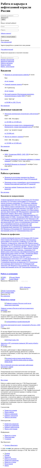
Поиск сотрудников (11, 429)
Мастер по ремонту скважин (14, 136)
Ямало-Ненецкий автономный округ (20, 178)
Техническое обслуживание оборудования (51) (19, 263)
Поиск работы (9, 412)
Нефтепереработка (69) (30, 252)
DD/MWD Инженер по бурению (15, 164)
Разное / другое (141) (25, 220)
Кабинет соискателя (11, 415)
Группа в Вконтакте (11, 445)
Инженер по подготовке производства (17, 177)
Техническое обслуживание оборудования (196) (16, 225)
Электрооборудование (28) (30, 267)
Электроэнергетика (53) (24, 230)
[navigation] (20, 459)
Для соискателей (6, 42)
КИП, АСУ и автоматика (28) (14, 246)
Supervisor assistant (10, 187)
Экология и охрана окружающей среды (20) (19, 266)
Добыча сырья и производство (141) (16, 206)
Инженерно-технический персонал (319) (16, 208)
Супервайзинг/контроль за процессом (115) (15, 262)
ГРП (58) (33, 241)
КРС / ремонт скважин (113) (20, 210)
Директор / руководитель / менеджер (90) (14, 243)
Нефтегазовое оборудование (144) (12, 252)
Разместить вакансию (12, 424)
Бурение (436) (28, 238)
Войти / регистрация (7, 66)
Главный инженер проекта (13, 84)
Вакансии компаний (7, 61)
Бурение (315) (28, 200)
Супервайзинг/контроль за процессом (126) (18, 224)
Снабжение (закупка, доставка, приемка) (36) (15, 260)
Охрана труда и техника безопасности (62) (14, 218)
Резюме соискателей (7, 60)
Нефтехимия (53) (6, 217)
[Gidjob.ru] (8, 448)
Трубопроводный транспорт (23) (11, 227)
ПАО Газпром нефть (7, 292)
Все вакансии (5, 105)
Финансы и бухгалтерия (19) (20, 265)
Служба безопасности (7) (30, 258)
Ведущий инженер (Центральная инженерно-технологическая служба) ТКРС (19, 95)
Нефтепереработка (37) (30, 215)
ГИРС (3, 279)
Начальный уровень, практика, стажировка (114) (19, 250)
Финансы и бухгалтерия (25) (13, 229)
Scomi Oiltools (13, 279)
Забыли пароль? (6, 33)
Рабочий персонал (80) (11, 220)
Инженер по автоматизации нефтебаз (17, 74)
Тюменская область (23, 187)
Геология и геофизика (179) (21, 241)
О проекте (8, 439)
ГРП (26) (17, 205)
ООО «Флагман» (25, 287)
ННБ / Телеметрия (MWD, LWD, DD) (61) (25, 217)
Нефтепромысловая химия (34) (11, 253)
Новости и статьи (8, 300)
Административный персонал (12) (12, 200)
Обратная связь (9, 437)
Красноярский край (16, 184)
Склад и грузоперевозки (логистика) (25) (16, 257)
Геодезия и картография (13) (19, 201)
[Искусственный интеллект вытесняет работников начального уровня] (20, 362)
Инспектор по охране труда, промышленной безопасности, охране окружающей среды (19, 126)
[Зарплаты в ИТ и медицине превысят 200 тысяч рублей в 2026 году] (12, 340)
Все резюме (4, 169)
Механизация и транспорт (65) (29, 212)
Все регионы (5, 192)
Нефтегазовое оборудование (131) (12, 215)
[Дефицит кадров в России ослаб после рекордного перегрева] (20, 305)
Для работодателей (7, 49)
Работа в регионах (7, 63)
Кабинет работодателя (12, 427)
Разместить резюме (11, 410)
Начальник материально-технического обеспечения (21, 114)
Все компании (5, 296)
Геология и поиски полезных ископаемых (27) (18, 202)
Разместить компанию (12, 425)
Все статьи (4, 380)
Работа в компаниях (9, 274)
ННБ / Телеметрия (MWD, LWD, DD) (17, 154)
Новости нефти (6, 65)
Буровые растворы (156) (21, 239)
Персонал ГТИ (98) (19, 257)
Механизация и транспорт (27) (14, 248)
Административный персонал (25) (12, 238)
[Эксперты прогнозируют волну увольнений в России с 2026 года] (17, 321)
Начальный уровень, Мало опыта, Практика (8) (16, 213)
